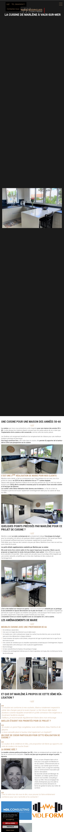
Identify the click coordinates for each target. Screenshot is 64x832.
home (8, 4)
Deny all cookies (10, 823)
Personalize (10, 826)
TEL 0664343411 (18, 4)
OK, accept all (10, 819)
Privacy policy (10, 830)
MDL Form (41, 768)
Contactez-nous (13, 9)
